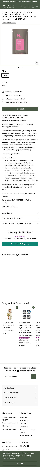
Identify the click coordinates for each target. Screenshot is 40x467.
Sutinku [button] (20, 463)
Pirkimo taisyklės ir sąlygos (9, 418)
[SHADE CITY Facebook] (24, 446)
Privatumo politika (9, 429)
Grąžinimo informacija (10, 423)
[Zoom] (37, 62)
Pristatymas (6, 426)
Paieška (23, 424)
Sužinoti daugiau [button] (9, 458)
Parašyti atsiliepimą (20, 244)
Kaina (4, 82)
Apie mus (23, 417)
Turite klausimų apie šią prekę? (16, 223)
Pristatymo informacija (12, 218)
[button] (24, 338)
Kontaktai (24, 427)
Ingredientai (7, 213)
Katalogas (24, 420)
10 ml (5, 75)
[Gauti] (33, 376)
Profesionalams (26, 435)
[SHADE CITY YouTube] (28, 446)
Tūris (4, 71)
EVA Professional (9, 23)
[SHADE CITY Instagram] (21, 446)
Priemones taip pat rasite (28, 431)
